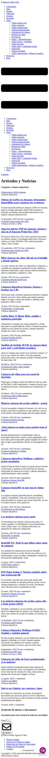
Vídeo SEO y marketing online (24, 46)
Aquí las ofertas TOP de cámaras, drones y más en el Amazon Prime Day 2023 (24, 230)
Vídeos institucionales (20, 30)
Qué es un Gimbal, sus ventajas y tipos (21, 688)
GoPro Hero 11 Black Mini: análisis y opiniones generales (21, 317)
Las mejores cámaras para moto (18, 516)
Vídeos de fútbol (18, 51)
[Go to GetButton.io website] (43, 755)
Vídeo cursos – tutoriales (21, 42)
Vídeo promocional (19, 28)
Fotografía (15, 49)
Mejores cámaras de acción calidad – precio (24, 403)
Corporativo (11, 6)
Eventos (9, 16)
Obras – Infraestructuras (21, 39)
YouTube (10, 18)
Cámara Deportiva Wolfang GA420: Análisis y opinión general (20, 631)
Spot (8, 9)
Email (3, 720)
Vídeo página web (19, 23)
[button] (24, 88)
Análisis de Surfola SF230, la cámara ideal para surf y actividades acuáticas (24, 346)
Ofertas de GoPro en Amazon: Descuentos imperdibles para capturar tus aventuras (23, 201)
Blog (8, 58)
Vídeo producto (17, 25)
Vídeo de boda (17, 44)
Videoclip (10, 13)
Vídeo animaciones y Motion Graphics (27, 53)
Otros (8, 21)
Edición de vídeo (18, 35)
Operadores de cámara (20, 32)
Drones (9, 11)
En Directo (16, 37)
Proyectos (10, 56)
